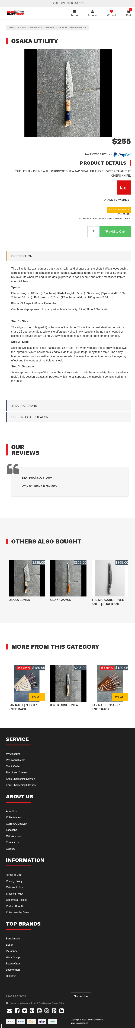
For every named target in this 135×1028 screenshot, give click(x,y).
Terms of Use (13, 874)
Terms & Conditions (39, 1003)
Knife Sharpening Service (20, 778)
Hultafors (11, 975)
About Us (11, 811)
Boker (9, 944)
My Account (13, 753)
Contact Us (12, 842)
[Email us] (9, 1010)
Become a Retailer (16, 899)
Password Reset (15, 759)
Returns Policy (14, 887)
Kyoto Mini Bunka (64, 705)
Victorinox (11, 950)
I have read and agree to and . (36, 1003)
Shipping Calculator (29, 417)
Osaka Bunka (19, 599)
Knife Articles (13, 817)
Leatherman (13, 969)
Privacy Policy (14, 881)
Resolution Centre (16, 772)
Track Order (13, 766)
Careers (10, 848)
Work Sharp (13, 957)
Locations (11, 829)
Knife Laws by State (17, 912)
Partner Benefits (15, 906)
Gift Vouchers (14, 836)
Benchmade (13, 938)
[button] (117, 199)
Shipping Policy (15, 893)
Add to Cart (117, 231)
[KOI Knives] (124, 187)
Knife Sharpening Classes (21, 784)
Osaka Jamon (60, 599)
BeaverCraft (13, 963)
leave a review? (45, 486)
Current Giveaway (16, 823)
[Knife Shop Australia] (15, 13)
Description (21, 256)
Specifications (24, 405)
